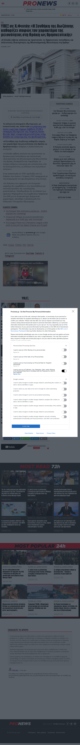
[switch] (64, 350)
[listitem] (40, 346)
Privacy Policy (51, 433)
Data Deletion (29, 433)
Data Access (40, 433)
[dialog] (40, 372)
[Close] (74, 312)
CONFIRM (26, 426)
